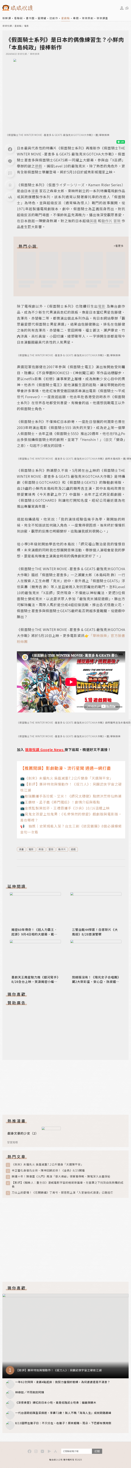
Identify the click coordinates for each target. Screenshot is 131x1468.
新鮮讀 (6, 18)
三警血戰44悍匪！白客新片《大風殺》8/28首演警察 (95, 931)
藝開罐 (42, 18)
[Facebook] (10, 149)
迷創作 (53, 18)
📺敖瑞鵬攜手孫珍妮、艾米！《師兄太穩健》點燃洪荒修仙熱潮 (70, 796)
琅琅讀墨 (102, 18)
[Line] (10, 161)
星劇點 (65, 18)
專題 (76, 18)
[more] (118, 246)
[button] (10, 173)
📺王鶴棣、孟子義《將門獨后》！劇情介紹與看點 (60, 802)
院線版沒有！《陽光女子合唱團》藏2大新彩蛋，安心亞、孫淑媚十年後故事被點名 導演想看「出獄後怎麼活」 (95, 984)
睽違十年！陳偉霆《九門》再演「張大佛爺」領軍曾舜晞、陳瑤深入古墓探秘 (61, 1176)
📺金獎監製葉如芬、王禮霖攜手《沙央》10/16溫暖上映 (65, 808)
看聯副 (18, 18)
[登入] (121, 8)
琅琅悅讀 (7, 26)
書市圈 (30, 18)
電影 (26, 26)
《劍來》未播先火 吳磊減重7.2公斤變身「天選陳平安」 (48, 1164)
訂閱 (97, 1451)
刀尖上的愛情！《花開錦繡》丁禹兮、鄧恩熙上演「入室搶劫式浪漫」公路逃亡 (62, 1192)
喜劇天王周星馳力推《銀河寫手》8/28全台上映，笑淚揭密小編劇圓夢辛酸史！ (35, 981)
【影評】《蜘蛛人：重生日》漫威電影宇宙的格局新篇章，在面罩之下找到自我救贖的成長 (67, 1184)
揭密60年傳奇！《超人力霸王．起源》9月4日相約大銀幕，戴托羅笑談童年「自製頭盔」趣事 (34, 934)
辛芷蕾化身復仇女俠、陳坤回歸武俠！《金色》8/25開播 (48, 1170)
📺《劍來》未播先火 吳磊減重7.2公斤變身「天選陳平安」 (66, 778)
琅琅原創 (87, 18)
